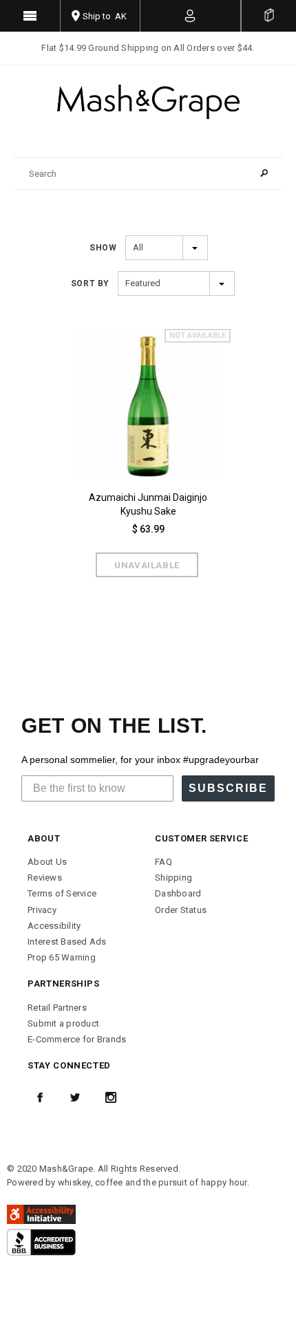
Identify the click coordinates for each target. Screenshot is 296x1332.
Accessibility (54, 926)
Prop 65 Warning (62, 957)
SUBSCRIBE (228, 788)
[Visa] (41, 1241)
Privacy (42, 910)
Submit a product (63, 1023)
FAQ (163, 862)
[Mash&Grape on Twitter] (75, 1097)
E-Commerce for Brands (77, 1039)
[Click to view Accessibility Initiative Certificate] (41, 1213)
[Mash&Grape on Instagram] (110, 1097)
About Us (47, 862)
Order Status (181, 910)
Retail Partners (57, 1007)
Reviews (45, 877)
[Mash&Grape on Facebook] (40, 1097)
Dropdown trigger (190, 16)
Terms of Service (62, 893)
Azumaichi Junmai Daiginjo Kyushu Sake (148, 504)
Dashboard (178, 893)
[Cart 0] (269, 16)
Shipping (173, 877)
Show (102, 248)
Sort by (90, 283)
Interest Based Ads (67, 941)
